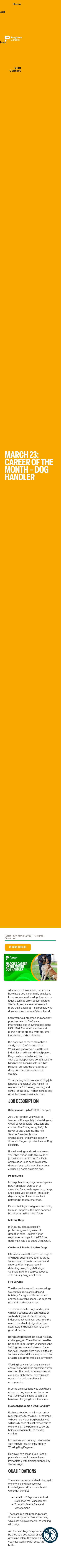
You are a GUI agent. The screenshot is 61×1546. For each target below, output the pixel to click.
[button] (50, 1535)
